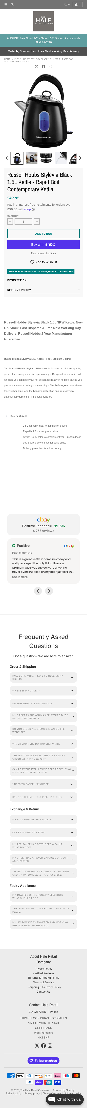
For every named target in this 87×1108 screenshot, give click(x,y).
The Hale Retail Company (34, 1090)
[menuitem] (17, 158)
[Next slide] (80, 158)
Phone (54, 1011)
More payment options (43, 253)
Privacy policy (32, 1093)
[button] (20, 577)
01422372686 (38, 1011)
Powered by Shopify (63, 1090)
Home (7, 59)
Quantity (13, 216)
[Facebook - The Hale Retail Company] (43, 66)
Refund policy (13, 1093)
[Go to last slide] (7, 158)
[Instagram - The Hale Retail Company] (50, 66)
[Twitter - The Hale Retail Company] (36, 66)
